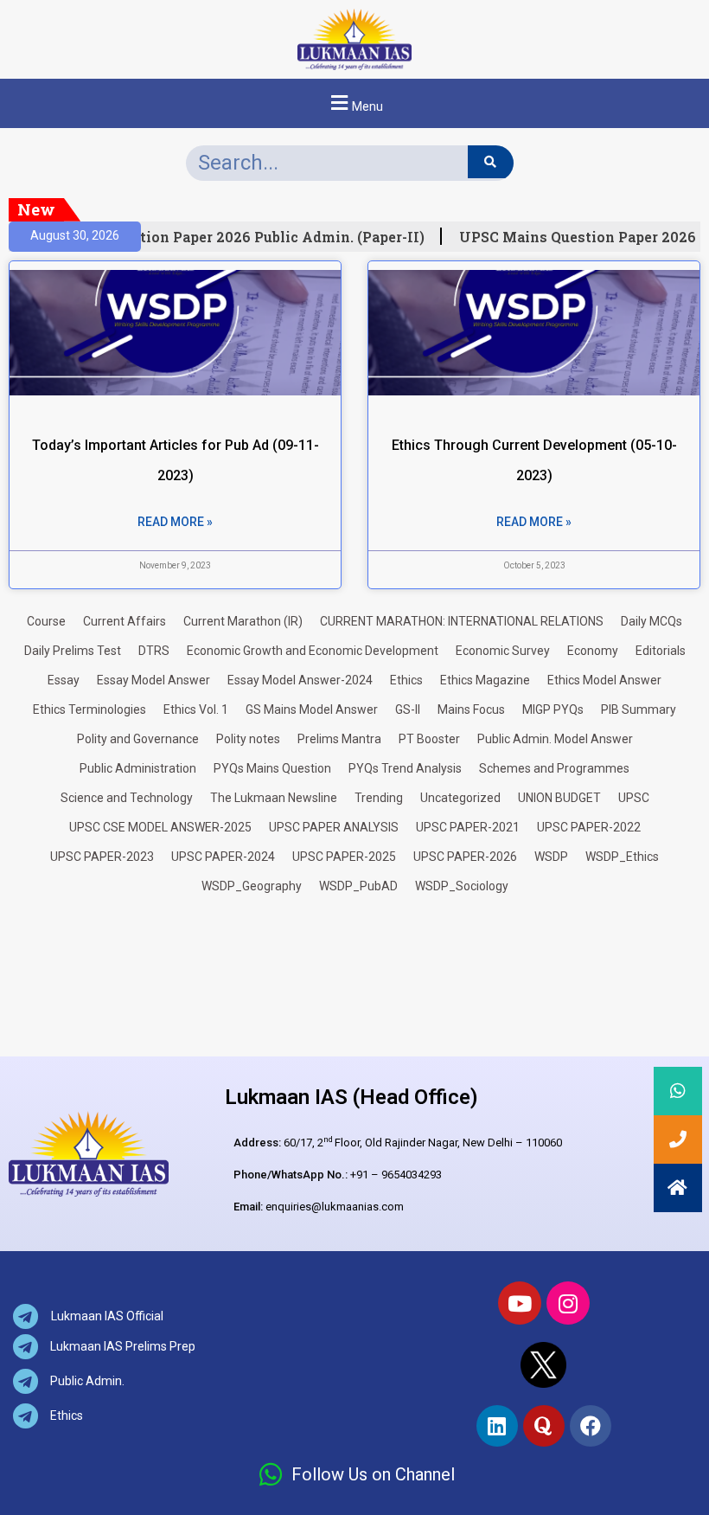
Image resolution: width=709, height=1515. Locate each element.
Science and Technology (127, 798)
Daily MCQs (651, 621)
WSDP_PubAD (358, 886)
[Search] (491, 161)
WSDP (551, 857)
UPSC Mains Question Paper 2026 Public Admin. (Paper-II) (212, 237)
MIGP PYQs (553, 709)
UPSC (633, 798)
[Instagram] (568, 1303)
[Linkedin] (497, 1426)
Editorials (661, 651)
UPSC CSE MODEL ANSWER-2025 (160, 827)
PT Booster (429, 739)
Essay (64, 680)
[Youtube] (519, 1303)
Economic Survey (503, 651)
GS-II (407, 709)
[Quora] (544, 1426)
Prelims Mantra (339, 739)
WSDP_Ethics (622, 857)
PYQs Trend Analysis (405, 768)
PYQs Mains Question (272, 768)
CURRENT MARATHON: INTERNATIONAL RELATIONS (462, 621)
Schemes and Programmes (554, 768)
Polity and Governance (138, 739)
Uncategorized (460, 798)
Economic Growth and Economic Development (312, 651)
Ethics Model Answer (604, 680)
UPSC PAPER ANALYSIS (334, 827)
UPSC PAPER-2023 (102, 857)
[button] (354, 103)
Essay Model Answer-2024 (300, 680)
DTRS (153, 651)
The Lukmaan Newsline (273, 798)
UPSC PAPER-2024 (223, 857)
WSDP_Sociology (461, 886)
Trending (378, 798)
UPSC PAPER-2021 (468, 827)
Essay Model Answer (153, 680)
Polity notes (248, 739)
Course (46, 621)
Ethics (406, 680)
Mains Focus (471, 709)
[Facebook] (590, 1426)
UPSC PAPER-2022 (589, 827)
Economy (592, 651)
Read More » (175, 522)
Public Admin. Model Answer (555, 739)
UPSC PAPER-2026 (465, 857)
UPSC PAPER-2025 (344, 857)
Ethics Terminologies (89, 709)
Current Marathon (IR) (243, 621)
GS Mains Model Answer (312, 709)
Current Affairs (124, 621)
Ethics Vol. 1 (195, 709)
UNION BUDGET (559, 798)
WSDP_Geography (251, 886)
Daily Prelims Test (72, 651)
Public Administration (138, 768)
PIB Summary (638, 709)
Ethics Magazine (485, 680)
